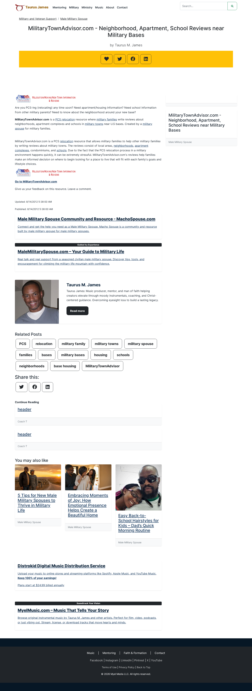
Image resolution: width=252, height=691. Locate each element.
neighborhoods (123, 145)
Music (99, 7)
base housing (65, 366)
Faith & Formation (135, 653)
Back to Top (143, 667)
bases (47, 355)
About (110, 7)
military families (107, 119)
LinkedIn (126, 660)
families (25, 355)
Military (74, 7)
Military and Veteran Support (38, 18)
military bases (73, 355)
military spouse (140, 344)
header (24, 409)
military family (73, 344)
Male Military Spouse (73, 18)
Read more (77, 311)
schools (62, 150)
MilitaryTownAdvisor (103, 366)
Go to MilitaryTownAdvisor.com (36, 181)
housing (100, 355)
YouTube (156, 660)
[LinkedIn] (145, 59)
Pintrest (139, 660)
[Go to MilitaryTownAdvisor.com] (46, 172)
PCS (22, 344)
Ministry (87, 7)
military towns (94, 124)
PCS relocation (65, 119)
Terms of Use (109, 667)
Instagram (111, 660)
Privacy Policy (127, 667)
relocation (66, 141)
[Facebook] (133, 59)
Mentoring (59, 7)
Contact (122, 7)
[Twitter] (120, 59)
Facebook (96, 660)
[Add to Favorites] (106, 59)
